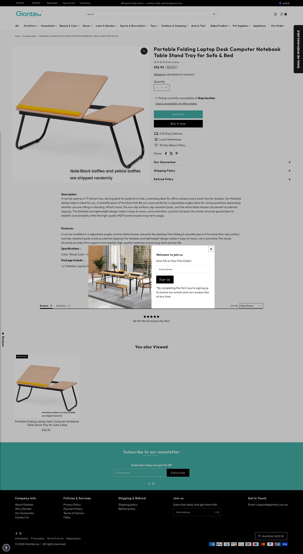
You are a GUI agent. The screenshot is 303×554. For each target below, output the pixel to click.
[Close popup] (211, 249)
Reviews (3, 341)
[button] (6, 547)
